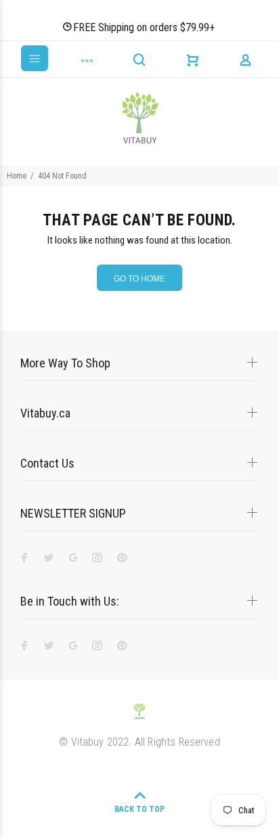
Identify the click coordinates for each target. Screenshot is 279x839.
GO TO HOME (139, 279)
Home (16, 176)
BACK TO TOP (139, 809)
